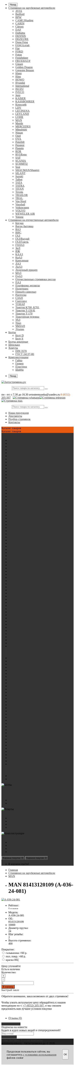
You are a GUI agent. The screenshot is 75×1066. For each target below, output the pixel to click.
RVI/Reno (21, 154)
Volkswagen (22, 207)
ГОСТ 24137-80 (24, 354)
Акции (5, 836)
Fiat (17, 48)
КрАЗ (18, 257)
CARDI (19, 23)
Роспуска (20, 294)
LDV (18, 107)
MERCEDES (23, 126)
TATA (18, 182)
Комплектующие (18, 357)
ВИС (18, 232)
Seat (17, 167)
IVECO (19, 92)
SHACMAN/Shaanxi (27, 170)
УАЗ (17, 319)
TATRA (19, 185)
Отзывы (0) (15, 1018)
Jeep (17, 95)
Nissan (19, 132)
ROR (18, 151)
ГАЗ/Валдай (22, 238)
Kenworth (21, 104)
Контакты (14, 422)
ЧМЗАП (20, 326)
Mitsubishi (21, 129)
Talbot (18, 179)
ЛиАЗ (18, 266)
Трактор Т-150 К (25, 310)
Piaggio (19, 148)
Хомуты (13, 347)
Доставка (14, 1040)
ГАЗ (17, 235)
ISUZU (19, 89)
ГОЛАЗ (19, 244)
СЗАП (19, 298)
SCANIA (20, 160)
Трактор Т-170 (23, 313)
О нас (4, 1040)
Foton (18, 54)
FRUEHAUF (23, 60)
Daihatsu (20, 32)
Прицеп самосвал (25, 291)
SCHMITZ (21, 163)
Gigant (19, 64)
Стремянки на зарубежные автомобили (31, 7)
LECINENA (22, 110)
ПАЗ (18, 282)
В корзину (8, 986)
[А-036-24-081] (10, 899)
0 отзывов (13, 908)
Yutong (19, 216)
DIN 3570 (21, 351)
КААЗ (19, 254)
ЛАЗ (18, 263)
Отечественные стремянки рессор (35, 279)
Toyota (19, 191)
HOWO (19, 79)
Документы (15, 416)
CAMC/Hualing (24, 20)
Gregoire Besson (24, 70)
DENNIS (20, 35)
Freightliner (21, 57)
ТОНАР (20, 304)
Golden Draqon (24, 67)
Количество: (8, 972)
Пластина (21, 366)
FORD (19, 51)
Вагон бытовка (24, 226)
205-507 (6, 397)
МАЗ (18, 273)
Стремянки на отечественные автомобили (33, 220)
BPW (18, 17)
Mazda (19, 123)
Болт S (19, 338)
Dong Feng (21, 42)
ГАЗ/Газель (21, 241)
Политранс (21, 288)
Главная (13, 869)
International (22, 85)
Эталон (19, 329)
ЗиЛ (17, 248)
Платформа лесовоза (27, 285)
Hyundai (20, 82)
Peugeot (19, 145)
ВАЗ (18, 229)
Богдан (19, 223)
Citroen (19, 26)
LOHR (19, 117)
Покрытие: (7, 949)
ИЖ (17, 251)
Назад (13, 4)
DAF (18, 29)
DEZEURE (21, 39)
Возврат (25, 1040)
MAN (18, 120)
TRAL (19, 198)
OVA (18, 138)
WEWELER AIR (25, 213)
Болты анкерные (18, 341)
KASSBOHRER (24, 101)
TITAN (19, 188)
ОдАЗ (18, 276)
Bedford (19, 14)
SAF (18, 157)
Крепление (21, 260)
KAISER (20, 98)
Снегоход (21, 301)
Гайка (18, 360)
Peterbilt (19, 142)
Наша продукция (18, 412)
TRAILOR (21, 195)
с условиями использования (39, 1054)
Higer (18, 73)
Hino (18, 76)
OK (65, 1054)
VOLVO (20, 210)
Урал (18, 322)
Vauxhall (20, 204)
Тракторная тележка (27, 316)
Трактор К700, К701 (27, 307)
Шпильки (14, 344)
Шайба (19, 369)
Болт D (19, 335)
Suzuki (19, 176)
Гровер (19, 363)
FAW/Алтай (22, 45)
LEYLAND (22, 113)
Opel (18, 135)
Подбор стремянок (19, 419)
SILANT (20, 173)
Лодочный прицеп (26, 269)
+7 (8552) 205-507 (33, 1005)
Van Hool (20, 201)
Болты (12, 332)
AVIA (18, 11)
